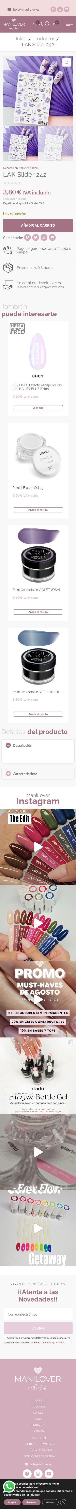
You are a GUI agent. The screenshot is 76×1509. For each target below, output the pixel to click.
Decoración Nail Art (16, 167)
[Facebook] (53, 9)
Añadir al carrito (38, 225)
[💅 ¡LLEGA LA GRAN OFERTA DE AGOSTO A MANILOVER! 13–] (38, 999)
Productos (43, 38)
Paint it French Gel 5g (28, 488)
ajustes (35, 1495)
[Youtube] (67, 9)
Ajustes (50, 1502)
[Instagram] (60, 9)
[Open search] (47, 24)
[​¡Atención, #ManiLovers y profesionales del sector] (38, 1075)
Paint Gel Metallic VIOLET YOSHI (36, 590)
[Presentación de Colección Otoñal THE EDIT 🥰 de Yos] (38, 923)
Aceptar (12, 1502)
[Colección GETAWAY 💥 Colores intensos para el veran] (38, 1228)
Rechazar (31, 1502)
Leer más (38, 407)
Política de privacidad (52, 1342)
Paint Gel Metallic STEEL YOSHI (36, 692)
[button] (69, 24)
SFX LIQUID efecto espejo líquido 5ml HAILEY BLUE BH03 (37, 387)
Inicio (21, 38)
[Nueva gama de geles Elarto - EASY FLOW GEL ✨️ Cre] (38, 1152)
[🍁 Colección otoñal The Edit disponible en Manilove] (38, 847)
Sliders (34, 167)
